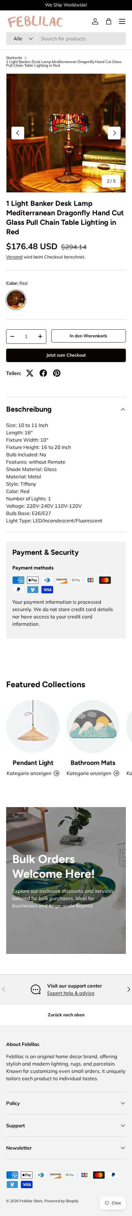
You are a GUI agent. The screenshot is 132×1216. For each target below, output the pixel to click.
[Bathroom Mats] (92, 726)
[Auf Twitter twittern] (30, 373)
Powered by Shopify (61, 1201)
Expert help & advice (71, 993)
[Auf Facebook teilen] (43, 373)
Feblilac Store (31, 1201)
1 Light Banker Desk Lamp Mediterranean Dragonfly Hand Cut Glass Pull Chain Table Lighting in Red (64, 63)
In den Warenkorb (88, 336)
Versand (14, 257)
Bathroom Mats (93, 762)
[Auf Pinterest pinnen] (57, 373)
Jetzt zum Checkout (66, 355)
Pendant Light (33, 762)
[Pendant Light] (33, 726)
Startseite (14, 58)
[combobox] (66, 38)
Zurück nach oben (66, 1015)
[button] (108, 21)
